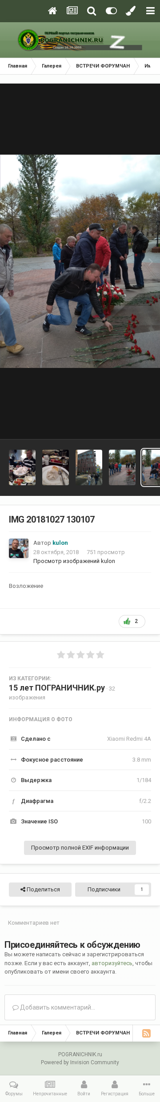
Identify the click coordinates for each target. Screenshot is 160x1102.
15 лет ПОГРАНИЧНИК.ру (57, 687)
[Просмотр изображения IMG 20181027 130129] (122, 467)
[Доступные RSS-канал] (146, 1033)
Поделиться (42, 889)
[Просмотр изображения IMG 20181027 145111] (22, 467)
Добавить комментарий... (57, 1007)
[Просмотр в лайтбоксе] (80, 261)
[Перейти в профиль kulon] (18, 548)
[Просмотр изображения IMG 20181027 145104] (55, 467)
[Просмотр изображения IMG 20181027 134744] (89, 467)
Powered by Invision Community (80, 1062)
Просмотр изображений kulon (74, 561)
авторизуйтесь (112, 963)
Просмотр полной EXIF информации (80, 847)
